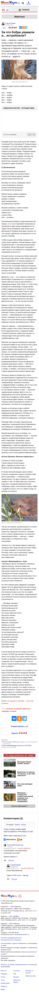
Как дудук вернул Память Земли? (24, 762)
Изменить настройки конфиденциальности (15, 964)
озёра (12, 277)
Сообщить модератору (24, 848)
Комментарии (5, 983)
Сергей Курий (15, 865)
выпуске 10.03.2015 (24, 745)
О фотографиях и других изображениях (14, 943)
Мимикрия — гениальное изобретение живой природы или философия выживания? (25, 797)
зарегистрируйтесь (11, 831)
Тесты (3, 980)
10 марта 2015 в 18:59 (10, 848)
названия (18, 709)
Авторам (16, 977)
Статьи (3, 977)
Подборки (4, 974)
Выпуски (3, 970)
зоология (9, 709)
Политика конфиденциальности (11, 938)
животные (26, 709)
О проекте (16, 970)
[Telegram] (26, 27)
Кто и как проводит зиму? (25, 785)
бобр (10, 224)
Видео (3, 989)
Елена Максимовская (15, 845)
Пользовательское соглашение (11, 940)
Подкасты (4, 986)
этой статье (17, 875)
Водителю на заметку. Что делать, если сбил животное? (26, 773)
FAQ (14, 974)
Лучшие (23, 824)
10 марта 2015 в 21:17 (13, 868)
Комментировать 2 (19, 726)
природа (5, 711)
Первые (17, 824)
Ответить (11, 860)
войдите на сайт (27, 831)
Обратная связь (31, 976)
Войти (29, 4)
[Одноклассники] (23, 27)
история (13, 711)
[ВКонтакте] (20, 27)
